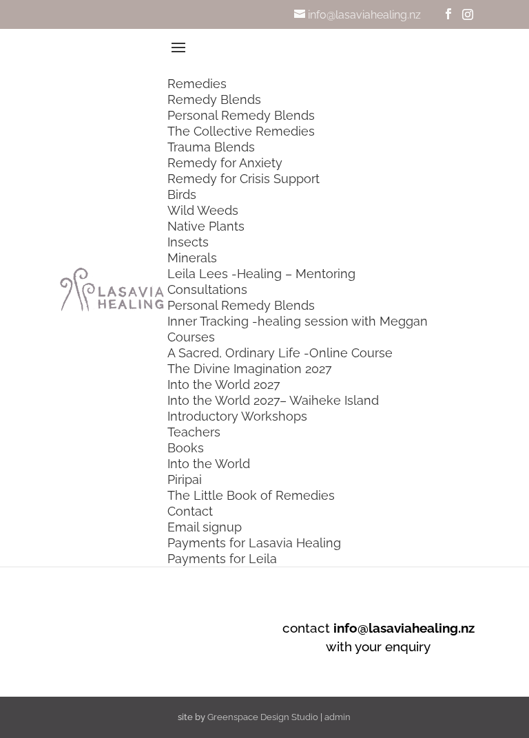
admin (337, 717)
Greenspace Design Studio (262, 717)
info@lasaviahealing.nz (404, 627)
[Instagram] (467, 14)
